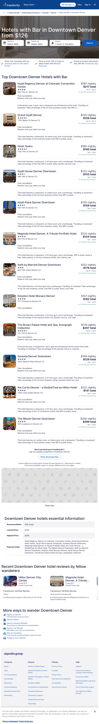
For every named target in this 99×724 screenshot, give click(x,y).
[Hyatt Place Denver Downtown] (49, 214)
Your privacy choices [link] (59, 687)
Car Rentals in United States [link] (38, 687)
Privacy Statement (10, 721)
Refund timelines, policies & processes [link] (85, 682)
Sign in (87, 4)
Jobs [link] (6, 670)
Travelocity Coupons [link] (35, 695)
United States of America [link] (31, 12)
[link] (49, 615)
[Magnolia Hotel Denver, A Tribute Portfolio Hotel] (49, 245)
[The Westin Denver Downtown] (49, 430)
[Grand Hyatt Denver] (49, 127)
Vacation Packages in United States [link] (38, 678)
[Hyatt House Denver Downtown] (49, 183)
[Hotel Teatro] (49, 155)
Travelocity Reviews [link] (35, 691)
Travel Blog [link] (32, 704)
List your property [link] (10, 675)
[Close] (95, 711)
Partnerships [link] (8, 679)
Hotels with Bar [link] (14, 12)
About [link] (6, 666)
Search (89, 43)
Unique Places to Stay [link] (36, 699)
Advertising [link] (8, 695)
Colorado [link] (45, 12)
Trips (79, 4)
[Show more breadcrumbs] (4, 12)
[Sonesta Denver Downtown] (49, 368)
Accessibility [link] (56, 683)
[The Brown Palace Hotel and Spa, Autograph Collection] (49, 337)
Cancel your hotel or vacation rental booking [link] (84, 672)
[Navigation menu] (94, 5)
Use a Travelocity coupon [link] (85, 687)
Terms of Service (26, 721)
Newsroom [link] (8, 683)
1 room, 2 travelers (64, 44)
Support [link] (78, 666)
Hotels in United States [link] (36, 666)
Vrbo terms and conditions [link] (61, 679)
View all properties (49, 457)
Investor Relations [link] (10, 687)
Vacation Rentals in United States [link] (37, 672)
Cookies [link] (55, 670)
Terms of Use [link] (56, 675)
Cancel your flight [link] (82, 677)
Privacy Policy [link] (57, 666)
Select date (12, 44)
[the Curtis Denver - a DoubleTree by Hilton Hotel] (49, 399)
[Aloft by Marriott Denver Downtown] (49, 276)
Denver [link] (53, 12)
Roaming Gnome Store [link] (12, 691)
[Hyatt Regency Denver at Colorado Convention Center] (49, 95)
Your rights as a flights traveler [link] (83, 692)
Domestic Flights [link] (34, 683)
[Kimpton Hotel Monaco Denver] (49, 306)
